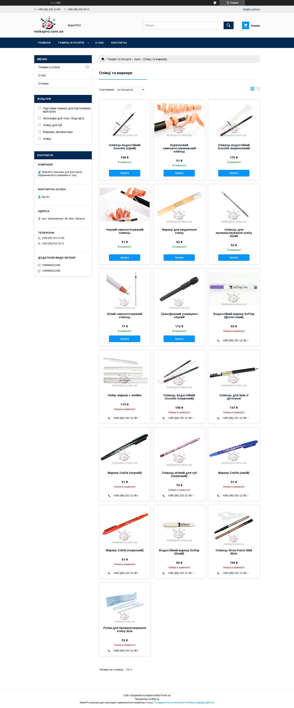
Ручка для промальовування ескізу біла (124, 629)
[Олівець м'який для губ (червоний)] (179, 448)
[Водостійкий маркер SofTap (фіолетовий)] (233, 289)
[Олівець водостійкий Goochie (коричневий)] (233, 120)
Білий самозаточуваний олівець (124, 315)
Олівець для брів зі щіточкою (233, 397)
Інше (137, 59)
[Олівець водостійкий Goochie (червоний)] (179, 370)
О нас (99, 42)
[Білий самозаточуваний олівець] (124, 289)
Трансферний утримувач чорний (179, 315)
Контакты (119, 42)
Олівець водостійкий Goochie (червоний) (179, 397)
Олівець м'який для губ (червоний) (179, 474)
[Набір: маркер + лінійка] (124, 370)
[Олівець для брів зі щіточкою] (233, 370)
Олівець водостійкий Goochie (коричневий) (234, 146)
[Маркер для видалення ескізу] (179, 204)
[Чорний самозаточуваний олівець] (124, 204)
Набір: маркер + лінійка (124, 395)
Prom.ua (166, 695)
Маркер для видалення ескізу (179, 231)
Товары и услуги (71, 42)
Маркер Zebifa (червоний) (125, 550)
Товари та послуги (119, 59)
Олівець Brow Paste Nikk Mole (234, 552)
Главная (44, 42)
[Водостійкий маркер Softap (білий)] (179, 525)
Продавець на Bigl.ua (147, 699)
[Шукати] (229, 25)
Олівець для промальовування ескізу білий (234, 233)
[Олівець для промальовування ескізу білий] (233, 204)
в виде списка (258, 90)
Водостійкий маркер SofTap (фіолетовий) (233, 315)
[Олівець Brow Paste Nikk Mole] (233, 525)
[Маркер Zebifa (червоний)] (124, 525)
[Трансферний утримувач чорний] (179, 289)
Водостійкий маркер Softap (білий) (179, 552)
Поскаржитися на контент (168, 702)
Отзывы (43, 83)
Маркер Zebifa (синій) (233, 472)
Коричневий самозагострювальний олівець (179, 148)
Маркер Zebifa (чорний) (125, 472)
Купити (125, 173)
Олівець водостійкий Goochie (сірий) (124, 146)
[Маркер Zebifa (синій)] (233, 448)
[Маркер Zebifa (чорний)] (124, 448)
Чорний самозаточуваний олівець (124, 231)
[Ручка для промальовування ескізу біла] (124, 603)
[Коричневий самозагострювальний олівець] (179, 120)
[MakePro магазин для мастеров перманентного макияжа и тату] (48, 32)
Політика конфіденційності (199, 702)
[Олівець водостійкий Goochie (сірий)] (124, 120)
